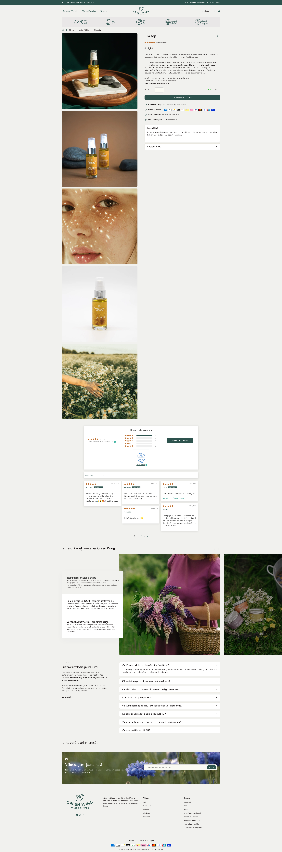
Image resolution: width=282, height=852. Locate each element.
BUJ (186, 2)
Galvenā (66, 11)
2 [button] (138, 536)
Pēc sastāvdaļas (90, 11)
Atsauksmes (105, 11)
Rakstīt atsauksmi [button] (180, 440)
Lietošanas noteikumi (192, 813)
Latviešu (206, 11)
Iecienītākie (84, 30)
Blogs (218, 2)
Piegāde (193, 2)
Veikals (75, 11)
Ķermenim (147, 806)
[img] (90, 484)
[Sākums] (141, 11)
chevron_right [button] (219, 549)
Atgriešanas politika (191, 824)
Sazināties (201, 2)
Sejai (145, 802)
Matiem (146, 809)
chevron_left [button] (214, 549)
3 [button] (141, 536)
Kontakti (187, 802)
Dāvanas (146, 817)
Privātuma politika (191, 817)
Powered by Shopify (156, 849)
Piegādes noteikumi (192, 820)
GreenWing (128, 849)
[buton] (206, 11)
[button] (150, 43)
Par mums (210, 2)
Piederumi (147, 813)
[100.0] (141, 457)
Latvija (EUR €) (146, 840)
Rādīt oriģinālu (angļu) (175, 498)
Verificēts (140, 465)
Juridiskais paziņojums (193, 828)
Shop (71, 30)
